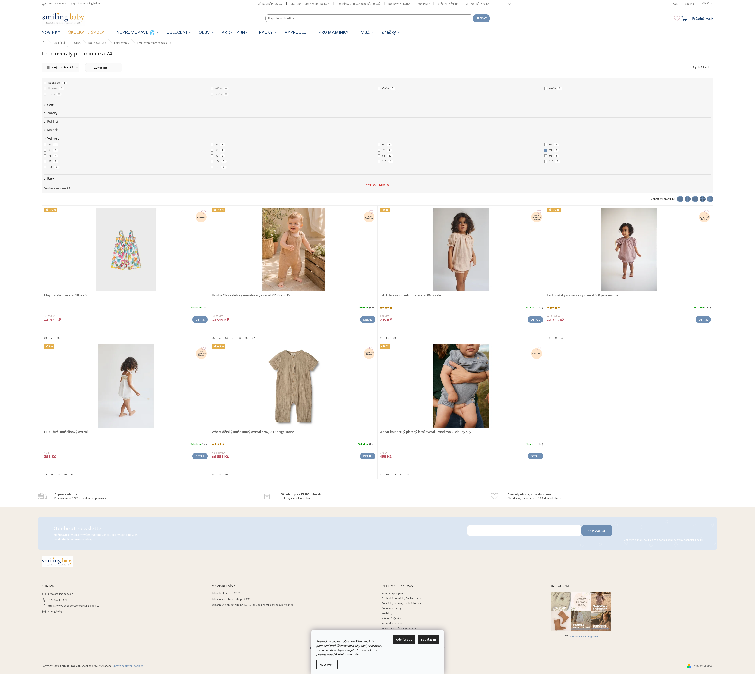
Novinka (55, 88)
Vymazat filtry (375, 185)
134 (220, 167)
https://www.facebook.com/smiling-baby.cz (73, 606)
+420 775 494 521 (57, 600)
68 (219, 150)
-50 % (387, 88)
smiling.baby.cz (57, 611)
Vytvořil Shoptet (703, 666)
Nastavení (327, 664)
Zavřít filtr (101, 67)
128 (53, 167)
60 (386, 145)
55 (52, 145)
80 (219, 156)
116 (553, 161)
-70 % (54, 94)
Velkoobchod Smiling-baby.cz (399, 628)
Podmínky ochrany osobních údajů (359, 4)
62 (553, 145)
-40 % (554, 88)
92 (553, 156)
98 (52, 161)
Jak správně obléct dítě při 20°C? (231, 599)
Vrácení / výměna (448, 4)
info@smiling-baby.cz (60, 594)
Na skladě (56, 83)
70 (386, 150)
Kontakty (424, 4)
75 (52, 156)
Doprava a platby (399, 4)
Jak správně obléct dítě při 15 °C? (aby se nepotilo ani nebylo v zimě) (252, 605)
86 (386, 156)
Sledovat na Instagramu (584, 636)
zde (356, 654)
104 (220, 161)
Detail (200, 319)
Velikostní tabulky (477, 4)
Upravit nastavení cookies (128, 666)
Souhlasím (428, 639)
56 (219, 145)
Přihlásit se (597, 530)
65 (52, 150)
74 (553, 150)
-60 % (221, 88)
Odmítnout (404, 639)
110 (386, 161)
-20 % (221, 94)
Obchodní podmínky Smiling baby (310, 4)
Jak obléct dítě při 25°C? (226, 593)
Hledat (481, 18)
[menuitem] (51, 32)
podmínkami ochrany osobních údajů (680, 540)
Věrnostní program (270, 4)
